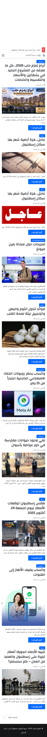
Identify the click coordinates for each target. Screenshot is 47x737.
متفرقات (41, 62)
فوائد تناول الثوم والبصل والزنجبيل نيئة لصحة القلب (26, 311)
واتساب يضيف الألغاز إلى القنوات (27, 572)
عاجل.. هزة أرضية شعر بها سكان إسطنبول (26, 50)
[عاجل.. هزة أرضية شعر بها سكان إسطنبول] (23, 162)
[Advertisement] (23, 23)
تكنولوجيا (41, 370)
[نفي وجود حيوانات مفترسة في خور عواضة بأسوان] (23, 465)
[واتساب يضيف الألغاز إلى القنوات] (23, 604)
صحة (42, 305)
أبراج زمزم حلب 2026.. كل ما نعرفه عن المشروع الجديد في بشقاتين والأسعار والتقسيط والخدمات (25, 72)
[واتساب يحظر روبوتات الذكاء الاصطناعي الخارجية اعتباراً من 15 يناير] (23, 404)
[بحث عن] (44, 56)
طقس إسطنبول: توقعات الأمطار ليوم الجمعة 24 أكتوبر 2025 (26, 508)
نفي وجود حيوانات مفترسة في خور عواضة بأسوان (25, 442)
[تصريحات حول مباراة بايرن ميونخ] (23, 270)
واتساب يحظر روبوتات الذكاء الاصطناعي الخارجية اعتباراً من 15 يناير (24, 378)
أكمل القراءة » (36, 128)
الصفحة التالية (12, 717)
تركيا (42, 136)
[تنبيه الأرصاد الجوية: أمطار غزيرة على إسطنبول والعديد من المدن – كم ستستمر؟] (23, 682)
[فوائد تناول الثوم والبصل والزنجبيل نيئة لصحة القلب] (23, 334)
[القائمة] (3, 56)
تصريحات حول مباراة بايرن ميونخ (27, 246)
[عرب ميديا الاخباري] (33, 55)
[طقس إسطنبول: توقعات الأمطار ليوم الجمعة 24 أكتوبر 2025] (23, 533)
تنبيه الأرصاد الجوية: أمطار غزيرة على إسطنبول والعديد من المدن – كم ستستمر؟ (24, 657)
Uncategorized (38, 240)
